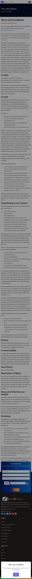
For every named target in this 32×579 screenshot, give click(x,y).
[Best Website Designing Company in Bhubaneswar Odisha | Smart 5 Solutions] (8, 2)
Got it (16, 574)
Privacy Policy (16, 569)
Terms (24, 568)
